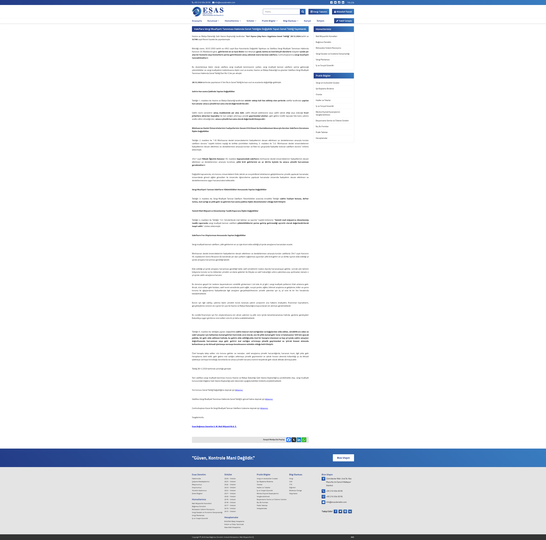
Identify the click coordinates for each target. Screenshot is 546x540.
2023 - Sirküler (230, 487)
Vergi (291, 478)
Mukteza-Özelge (295, 490)
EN (352, 2)
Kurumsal (212, 20)
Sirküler (251, 20)
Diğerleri (292, 487)
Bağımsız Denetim (323, 42)
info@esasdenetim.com (224, 2)
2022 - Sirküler (230, 490)
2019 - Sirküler (230, 499)
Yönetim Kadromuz (199, 490)
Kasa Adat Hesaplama (232, 527)
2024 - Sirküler (230, 484)
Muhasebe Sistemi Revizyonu (328, 47)
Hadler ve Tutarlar (323, 100)
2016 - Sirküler (230, 508)
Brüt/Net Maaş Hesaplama (234, 521)
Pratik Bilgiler (269, 20)
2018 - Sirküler (230, 502)
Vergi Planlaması (323, 59)
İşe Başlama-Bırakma (325, 88)
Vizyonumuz (196, 487)
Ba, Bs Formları (322, 126)
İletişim (320, 20)
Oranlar (319, 94)
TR (348, 2)
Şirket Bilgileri (197, 493)
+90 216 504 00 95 (202, 2)
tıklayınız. (239, 389)
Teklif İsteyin (345, 20)
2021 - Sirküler (230, 493)
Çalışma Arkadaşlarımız (200, 481)
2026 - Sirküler (230, 478)
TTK (290, 484)
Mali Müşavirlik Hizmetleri (326, 36)
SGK (290, 481)
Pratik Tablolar (322, 132)
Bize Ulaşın (343, 458)
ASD (352, 537)
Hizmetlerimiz (232, 20)
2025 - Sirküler (230, 481)
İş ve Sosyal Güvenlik (325, 65)
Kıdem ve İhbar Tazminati (234, 524)
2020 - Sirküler (230, 496)
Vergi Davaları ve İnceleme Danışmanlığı (332, 53)
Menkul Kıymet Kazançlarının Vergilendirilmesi (328, 113)
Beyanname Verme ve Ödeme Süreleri (332, 120)
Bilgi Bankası (290, 20)
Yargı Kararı (293, 493)
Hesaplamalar (321, 137)
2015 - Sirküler (230, 511)
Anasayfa (197, 20)
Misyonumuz (197, 484)
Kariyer (307, 20)
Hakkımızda (196, 478)
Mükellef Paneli (344, 11)
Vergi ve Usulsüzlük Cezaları (327, 82)
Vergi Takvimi (320, 11)
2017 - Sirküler (230, 505)
